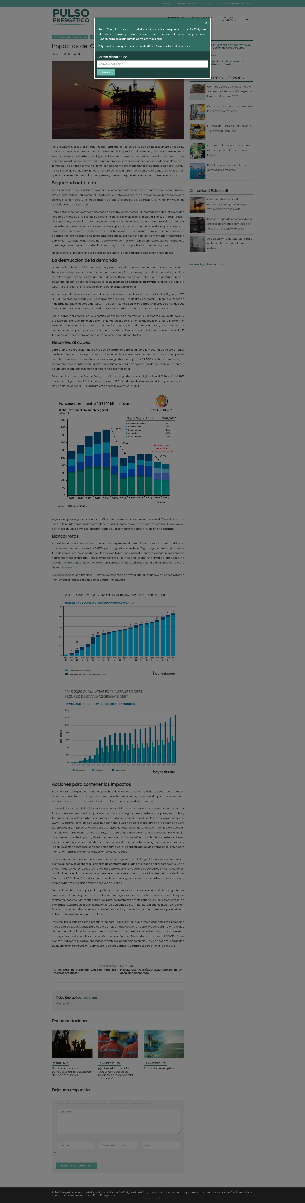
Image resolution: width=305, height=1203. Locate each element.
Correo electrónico (112, 57)
